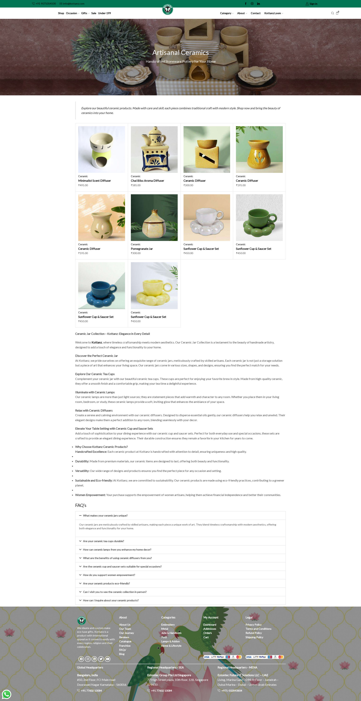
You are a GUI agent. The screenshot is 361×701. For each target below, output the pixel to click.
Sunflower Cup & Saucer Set (201, 248)
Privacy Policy (254, 624)
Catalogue (125, 641)
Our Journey (126, 632)
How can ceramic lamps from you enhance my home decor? (117, 549)
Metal (164, 628)
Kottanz (97, 342)
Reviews (124, 637)
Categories (168, 617)
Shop (61, 13)
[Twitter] (101, 659)
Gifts (84, 13)
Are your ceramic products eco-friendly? (106, 583)
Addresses (209, 628)
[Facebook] (245, 3)
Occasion (71, 13)
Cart (206, 637)
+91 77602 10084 (91, 690)
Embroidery (168, 624)
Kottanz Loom (272, 13)
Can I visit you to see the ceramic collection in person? (115, 591)
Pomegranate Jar (142, 248)
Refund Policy (254, 632)
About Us (124, 624)
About (241, 13)
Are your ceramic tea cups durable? (103, 541)
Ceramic (83, 176)
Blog (121, 653)
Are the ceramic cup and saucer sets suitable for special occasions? (122, 566)
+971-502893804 (231, 690)
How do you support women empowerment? (109, 574)
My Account (210, 617)
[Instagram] (252, 3)
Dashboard (209, 624)
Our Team (125, 628)
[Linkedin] (258, 3)
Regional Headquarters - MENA (237, 667)
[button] (180, 515)
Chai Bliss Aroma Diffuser (147, 180)
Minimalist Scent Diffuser (94, 180)
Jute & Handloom (171, 632)
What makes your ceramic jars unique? (105, 515)
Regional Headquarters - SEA (165, 667)
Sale (93, 13)
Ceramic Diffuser (195, 180)
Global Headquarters (90, 667)
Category (225, 13)
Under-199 (104, 13)
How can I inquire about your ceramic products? (111, 600)
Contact (256, 13)
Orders (207, 632)
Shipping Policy (254, 637)
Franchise (125, 645)
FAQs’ (123, 649)
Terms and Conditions (259, 628)
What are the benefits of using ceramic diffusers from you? (117, 558)
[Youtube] (107, 659)
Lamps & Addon (170, 641)
